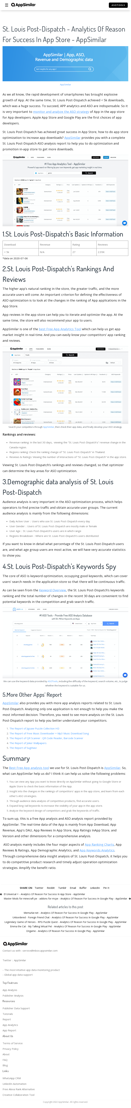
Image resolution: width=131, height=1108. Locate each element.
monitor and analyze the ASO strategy (61, 112)
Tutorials (8, 1014)
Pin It (106, 887)
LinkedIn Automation (14, 1083)
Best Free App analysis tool (29, 768)
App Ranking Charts (99, 844)
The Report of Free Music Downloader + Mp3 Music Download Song (49, 733)
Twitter (39, 887)
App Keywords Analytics (97, 850)
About (6, 1054)
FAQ (5, 1060)
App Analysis (10, 990)
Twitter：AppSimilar (14, 960)
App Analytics (10, 1025)
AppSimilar (65, 84)
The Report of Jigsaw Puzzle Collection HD (34, 728)
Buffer (83, 887)
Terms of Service (13, 1043)
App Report (9, 1030)
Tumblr (62, 887)
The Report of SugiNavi (23, 747)
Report (7, 1019)
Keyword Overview (52, 590)
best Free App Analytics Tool (60, 329)
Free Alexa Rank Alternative (19, 1089)
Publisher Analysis (13, 995)
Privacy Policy (11, 1048)
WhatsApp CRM (12, 1078)
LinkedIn (95, 887)
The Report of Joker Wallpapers (28, 743)
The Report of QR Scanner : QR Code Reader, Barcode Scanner (46, 738)
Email (73, 887)
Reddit (51, 887)
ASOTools (53, 681)
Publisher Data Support (16, 1008)
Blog (5, 1065)
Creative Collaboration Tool (18, 1094)
